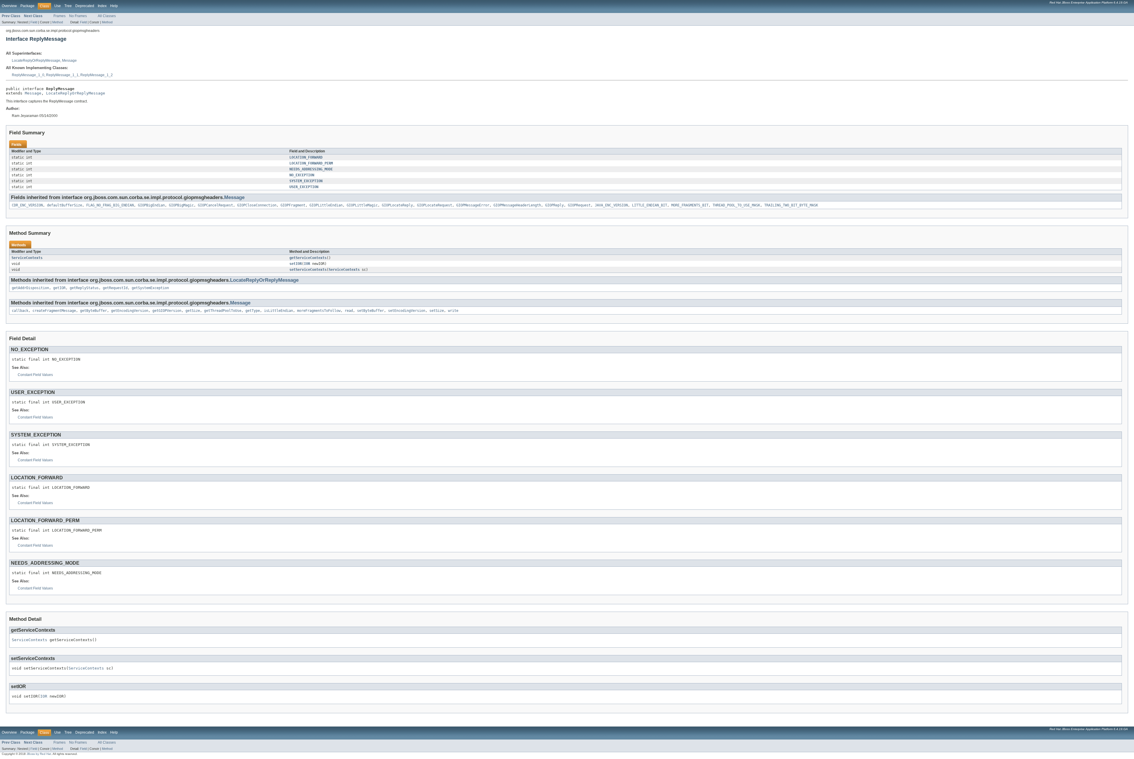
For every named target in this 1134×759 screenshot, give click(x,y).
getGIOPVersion (166, 311)
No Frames (78, 16)
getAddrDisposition (30, 288)
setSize (436, 311)
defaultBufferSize (64, 205)
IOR (307, 264)
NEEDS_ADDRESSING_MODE (311, 169)
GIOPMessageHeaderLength (517, 205)
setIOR (295, 264)
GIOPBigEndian (151, 205)
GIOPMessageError (472, 205)
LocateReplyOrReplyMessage (36, 60)
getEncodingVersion (129, 311)
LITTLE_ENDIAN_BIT (649, 205)
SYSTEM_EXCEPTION (305, 181)
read (349, 311)
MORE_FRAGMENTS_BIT (689, 205)
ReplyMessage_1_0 (28, 75)
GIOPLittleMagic (362, 205)
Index (102, 6)
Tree (68, 6)
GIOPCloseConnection (256, 205)
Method (57, 22)
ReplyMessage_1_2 (96, 75)
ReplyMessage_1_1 (62, 75)
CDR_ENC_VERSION (27, 205)
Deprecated (84, 6)
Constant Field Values (35, 375)
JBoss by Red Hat (39, 753)
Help (114, 6)
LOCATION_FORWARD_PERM (311, 163)
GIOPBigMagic (181, 205)
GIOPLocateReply (397, 205)
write (453, 311)
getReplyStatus (84, 288)
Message (69, 60)
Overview (9, 6)
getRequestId (115, 288)
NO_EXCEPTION (301, 175)
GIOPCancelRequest (215, 205)
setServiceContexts (308, 270)
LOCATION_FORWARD (305, 157)
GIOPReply (554, 205)
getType (252, 311)
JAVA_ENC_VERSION (611, 205)
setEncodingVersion (406, 311)
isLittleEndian (278, 311)
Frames (59, 16)
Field (33, 22)
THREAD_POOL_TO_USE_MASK (736, 205)
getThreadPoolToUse (222, 311)
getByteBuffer (93, 311)
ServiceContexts (27, 258)
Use (57, 6)
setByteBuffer (370, 311)
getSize (192, 311)
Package (27, 6)
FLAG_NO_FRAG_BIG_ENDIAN (110, 205)
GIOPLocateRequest (434, 205)
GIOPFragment (293, 205)
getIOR (59, 288)
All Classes (107, 16)
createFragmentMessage (54, 311)
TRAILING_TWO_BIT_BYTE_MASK (791, 205)
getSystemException (150, 288)
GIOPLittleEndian (326, 205)
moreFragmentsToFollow (318, 311)
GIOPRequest (579, 205)
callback (20, 311)
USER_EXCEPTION (303, 187)
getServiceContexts (308, 258)
